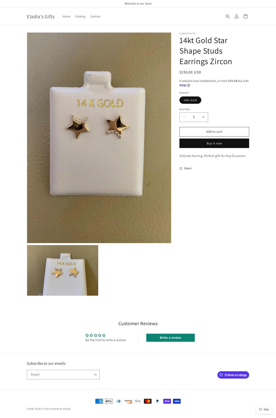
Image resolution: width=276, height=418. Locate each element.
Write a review (170, 337)
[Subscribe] (95, 374)
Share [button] (188, 168)
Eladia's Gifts (42, 408)
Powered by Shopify (60, 408)
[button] (227, 16)
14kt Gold (190, 100)
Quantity (184, 109)
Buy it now (214, 143)
